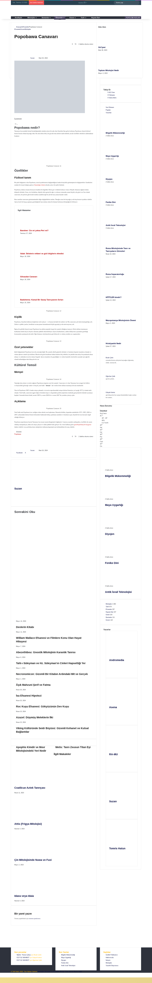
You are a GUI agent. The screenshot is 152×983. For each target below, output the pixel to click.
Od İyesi (101, 47)
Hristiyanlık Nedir (113, 343)
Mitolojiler (31, 18)
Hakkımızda (109, 957)
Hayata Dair (95, 18)
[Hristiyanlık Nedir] (118, 341)
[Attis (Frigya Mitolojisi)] (36, 818)
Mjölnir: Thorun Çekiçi (24, 955)
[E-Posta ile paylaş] (37, 453)
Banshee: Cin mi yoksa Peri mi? (34, 230)
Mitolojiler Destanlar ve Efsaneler (48, 971)
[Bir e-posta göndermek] (38, 58)
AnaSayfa (18, 18)
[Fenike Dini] (118, 199)
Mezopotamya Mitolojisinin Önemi (121, 320)
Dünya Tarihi (22, 524)
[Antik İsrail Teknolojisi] (118, 222)
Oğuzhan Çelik (110, 376)
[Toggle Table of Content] (16, 124)
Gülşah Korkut (110, 392)
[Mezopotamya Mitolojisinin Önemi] (118, 318)
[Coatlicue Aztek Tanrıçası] (36, 782)
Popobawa (17, 434)
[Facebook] (17, 496)
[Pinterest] (31, 453)
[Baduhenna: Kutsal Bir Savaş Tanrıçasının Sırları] (32, 297)
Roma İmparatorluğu (115, 274)
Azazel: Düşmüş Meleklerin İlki (40, 604)
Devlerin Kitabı (28, 520)
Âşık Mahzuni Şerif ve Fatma (38, 578)
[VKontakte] (35, 453)
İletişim (108, 960)
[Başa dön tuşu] (0, 976)
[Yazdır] (38, 453)
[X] (17, 499)
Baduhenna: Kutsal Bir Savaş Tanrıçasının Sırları (41, 300)
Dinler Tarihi (21, 581)
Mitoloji (62, 971)
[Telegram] (6, 974)
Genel (107, 614)
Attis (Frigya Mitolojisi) (28, 823)
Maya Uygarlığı (112, 156)
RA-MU (113, 754)
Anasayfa (19, 27)
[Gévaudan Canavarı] (32, 274)
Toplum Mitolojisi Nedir (108, 70)
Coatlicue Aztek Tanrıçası (29, 787)
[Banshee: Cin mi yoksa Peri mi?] (32, 228)
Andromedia (116, 660)
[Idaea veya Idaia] (36, 890)
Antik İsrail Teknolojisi (116, 225)
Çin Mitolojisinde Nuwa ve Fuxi (33, 859)
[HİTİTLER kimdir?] (118, 294)
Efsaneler (59, 18)
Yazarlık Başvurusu (112, 965)
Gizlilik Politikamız (112, 955)
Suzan (32, 58)
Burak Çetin (109, 357)
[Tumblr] (29, 453)
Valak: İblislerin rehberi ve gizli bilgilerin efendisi (42, 254)
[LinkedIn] (27, 453)
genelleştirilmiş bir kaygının (82, 424)
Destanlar (45, 18)
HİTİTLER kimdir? (113, 297)
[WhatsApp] (5, 974)
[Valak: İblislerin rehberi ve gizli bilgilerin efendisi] (32, 251)
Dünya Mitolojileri (23, 537)
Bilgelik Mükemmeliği (115, 133)
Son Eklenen (110, 107)
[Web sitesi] (17, 493)
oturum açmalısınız (34, 918)
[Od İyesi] (110, 44)
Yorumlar (108, 113)
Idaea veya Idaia (24, 895)
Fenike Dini (111, 202)
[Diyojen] (118, 176)
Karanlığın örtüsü (39, 185)
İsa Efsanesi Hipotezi (33, 587)
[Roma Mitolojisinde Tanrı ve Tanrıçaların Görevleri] (118, 246)
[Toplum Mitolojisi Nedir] (110, 68)
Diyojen (109, 179)
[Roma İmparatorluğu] (118, 271)
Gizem (71, 18)
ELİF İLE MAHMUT (23, 957)
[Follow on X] (36, 58)
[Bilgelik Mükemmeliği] (118, 130)
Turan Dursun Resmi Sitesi (73, 971)
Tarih (83, 18)
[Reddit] (33, 453)
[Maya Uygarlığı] (118, 153)
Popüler (108, 110)
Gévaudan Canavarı (28, 277)
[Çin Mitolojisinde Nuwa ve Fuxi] (36, 854)
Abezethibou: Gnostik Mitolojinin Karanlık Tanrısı (54, 542)
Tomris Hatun (117, 848)
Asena (113, 707)
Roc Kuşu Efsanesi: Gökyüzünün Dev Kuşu (49, 595)
